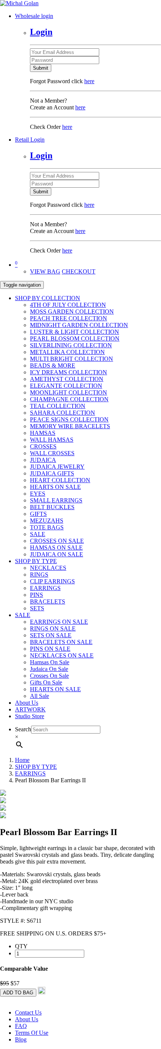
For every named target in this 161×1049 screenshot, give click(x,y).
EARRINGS (45, 588)
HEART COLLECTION (60, 480)
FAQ (21, 1026)
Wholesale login (34, 16)
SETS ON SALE (51, 635)
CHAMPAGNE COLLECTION (69, 399)
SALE (37, 534)
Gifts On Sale (46, 682)
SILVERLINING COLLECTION (71, 345)
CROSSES (43, 446)
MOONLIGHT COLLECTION (68, 392)
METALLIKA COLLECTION (67, 352)
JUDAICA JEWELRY (57, 466)
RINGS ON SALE (53, 628)
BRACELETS (47, 601)
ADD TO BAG (18, 992)
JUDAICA (43, 460)
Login (41, 32)
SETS (37, 608)
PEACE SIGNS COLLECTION (69, 419)
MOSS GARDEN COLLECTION (72, 311)
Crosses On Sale (49, 675)
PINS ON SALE (50, 649)
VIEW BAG (45, 271)
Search (23, 729)
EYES (37, 493)
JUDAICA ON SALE (56, 554)
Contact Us (28, 1012)
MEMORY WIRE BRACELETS (70, 426)
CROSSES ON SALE (57, 541)
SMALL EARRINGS (56, 500)
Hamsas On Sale (49, 662)
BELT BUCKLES (52, 507)
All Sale (39, 696)
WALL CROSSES (52, 453)
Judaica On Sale (49, 669)
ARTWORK (30, 709)
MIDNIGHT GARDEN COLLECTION (79, 325)
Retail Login (30, 139)
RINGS (39, 574)
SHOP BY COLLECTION (47, 298)
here (89, 81)
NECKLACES (48, 568)
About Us (26, 702)
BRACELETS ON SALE (61, 642)
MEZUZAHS (46, 520)
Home (22, 760)
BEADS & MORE (52, 365)
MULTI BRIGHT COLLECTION (71, 359)
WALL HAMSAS (51, 439)
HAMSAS (42, 433)
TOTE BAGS (47, 527)
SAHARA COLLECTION (62, 412)
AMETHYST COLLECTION (66, 379)
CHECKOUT (78, 271)
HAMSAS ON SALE (56, 547)
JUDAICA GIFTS (52, 473)
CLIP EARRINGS (52, 581)
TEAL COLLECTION (57, 406)
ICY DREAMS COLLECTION (68, 372)
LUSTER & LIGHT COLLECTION (74, 332)
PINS (36, 595)
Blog (21, 1039)
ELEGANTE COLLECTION (66, 386)
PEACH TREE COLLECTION (68, 318)
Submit (40, 68)
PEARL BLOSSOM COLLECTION (74, 338)
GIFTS (38, 514)
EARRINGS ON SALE (59, 622)
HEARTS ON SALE (55, 487)
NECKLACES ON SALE (62, 655)
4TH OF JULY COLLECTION (68, 305)
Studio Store (29, 716)
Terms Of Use (31, 1033)
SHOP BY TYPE (36, 561)
